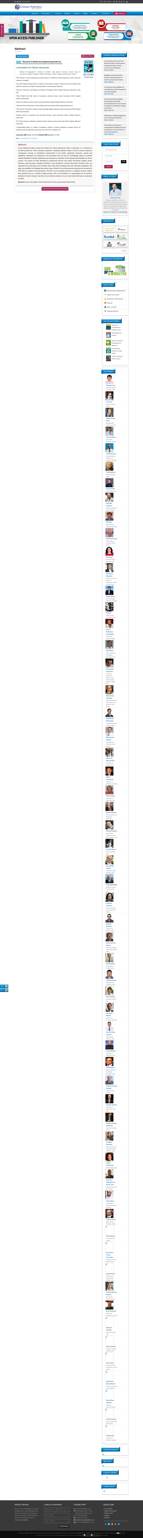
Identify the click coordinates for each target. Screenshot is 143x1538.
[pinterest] (114, 1)
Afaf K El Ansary (111, 1419)
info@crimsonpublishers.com (85, 1520)
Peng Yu (108, 613)
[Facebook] (124, 1)
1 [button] (104, 248)
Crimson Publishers (106, 1533)
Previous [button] (101, 198)
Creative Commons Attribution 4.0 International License (47, 1535)
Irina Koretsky (110, 997)
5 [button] (109, 251)
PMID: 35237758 (109, 110)
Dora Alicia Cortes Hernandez (109, 1255)
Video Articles (108, 1513)
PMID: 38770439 (109, 94)
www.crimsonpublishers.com (71, 1535)
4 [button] (113, 248)
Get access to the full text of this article (55, 189)
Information (46, 13)
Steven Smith (110, 489)
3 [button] (110, 248)
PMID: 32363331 (109, 134)
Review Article (22, 56)
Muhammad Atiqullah (115, 198)
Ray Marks (109, 557)
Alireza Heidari (111, 1346)
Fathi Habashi (110, 1236)
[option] (115, 197)
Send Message (64, 1526)
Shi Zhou (109, 522)
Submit (108, 166)
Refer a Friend (111, 307)
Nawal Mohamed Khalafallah (110, 632)
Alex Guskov (110, 1363)
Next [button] (130, 198)
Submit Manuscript (110, 1511)
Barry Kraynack (111, 1311)
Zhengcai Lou (110, 385)
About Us (35, 13)
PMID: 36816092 (109, 82)
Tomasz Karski (111, 437)
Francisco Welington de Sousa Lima (110, 1182)
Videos (85, 13)
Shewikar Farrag (111, 538)
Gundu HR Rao (111, 1051)
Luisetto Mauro (111, 849)
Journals (58, 13)
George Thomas (111, 1105)
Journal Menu (88, 56)
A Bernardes (110, 1435)
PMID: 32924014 (109, 120)
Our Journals (108, 1509)
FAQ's (101, 1)
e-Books (76, 13)
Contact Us (105, 13)
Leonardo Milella (111, 885)
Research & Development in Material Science (115, 211)
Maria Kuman (110, 796)
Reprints (67, 13)
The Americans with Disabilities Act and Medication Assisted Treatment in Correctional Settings (115, 90)
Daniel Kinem (110, 1274)
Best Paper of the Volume (115, 299)
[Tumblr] (119, 1)
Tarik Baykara (110, 472)
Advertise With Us (112, 311)
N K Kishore (110, 650)
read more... (25, 1520)
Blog (105, 1)
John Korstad (110, 964)
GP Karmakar (110, 1067)
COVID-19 (121, 13)
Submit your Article (113, 295)
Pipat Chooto (110, 596)
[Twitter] (116, 1)
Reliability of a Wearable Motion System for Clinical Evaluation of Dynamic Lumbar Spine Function (113, 78)
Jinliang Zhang (111, 980)
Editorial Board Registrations (116, 291)
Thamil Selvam (111, 454)
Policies (94, 13)
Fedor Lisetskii (111, 1219)
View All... (124, 251)
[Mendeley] (127, 1)
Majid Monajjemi (111, 831)
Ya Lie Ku (109, 402)
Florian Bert (110, 1201)
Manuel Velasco (111, 812)
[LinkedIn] (121, 1)
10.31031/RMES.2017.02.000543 (28, 138)
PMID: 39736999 (109, 70)
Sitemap (109, 1)
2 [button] (107, 248)
